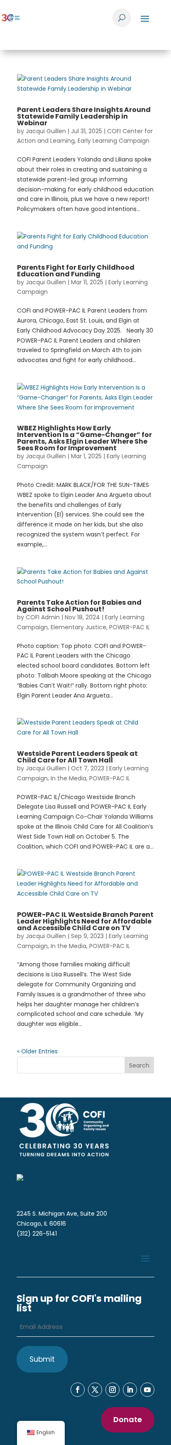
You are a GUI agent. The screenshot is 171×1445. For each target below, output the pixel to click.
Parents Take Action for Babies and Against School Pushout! (79, 606)
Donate (127, 1419)
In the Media (68, 778)
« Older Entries (37, 1051)
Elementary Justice (78, 627)
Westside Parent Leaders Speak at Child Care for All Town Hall (77, 757)
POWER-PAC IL (129, 627)
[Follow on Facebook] (78, 1390)
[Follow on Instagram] (112, 1390)
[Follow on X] (95, 1390)
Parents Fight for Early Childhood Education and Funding (75, 271)
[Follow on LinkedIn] (130, 1390)
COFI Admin (43, 617)
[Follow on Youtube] (147, 1390)
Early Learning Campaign (113, 141)
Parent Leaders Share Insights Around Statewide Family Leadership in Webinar (84, 116)
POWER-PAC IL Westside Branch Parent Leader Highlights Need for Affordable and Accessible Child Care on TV (85, 921)
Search (139, 1065)
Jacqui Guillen (46, 131)
